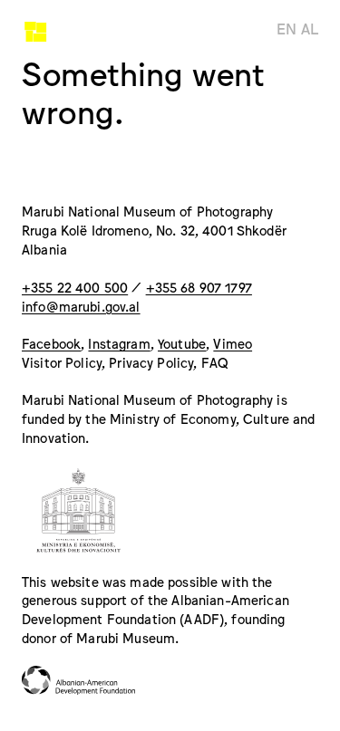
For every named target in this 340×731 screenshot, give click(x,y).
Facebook (51, 343)
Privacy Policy (151, 362)
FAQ (214, 362)
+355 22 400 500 (75, 286)
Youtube (182, 343)
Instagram (119, 343)
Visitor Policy (62, 362)
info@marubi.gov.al (81, 305)
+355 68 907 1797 (199, 286)
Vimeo (232, 343)
